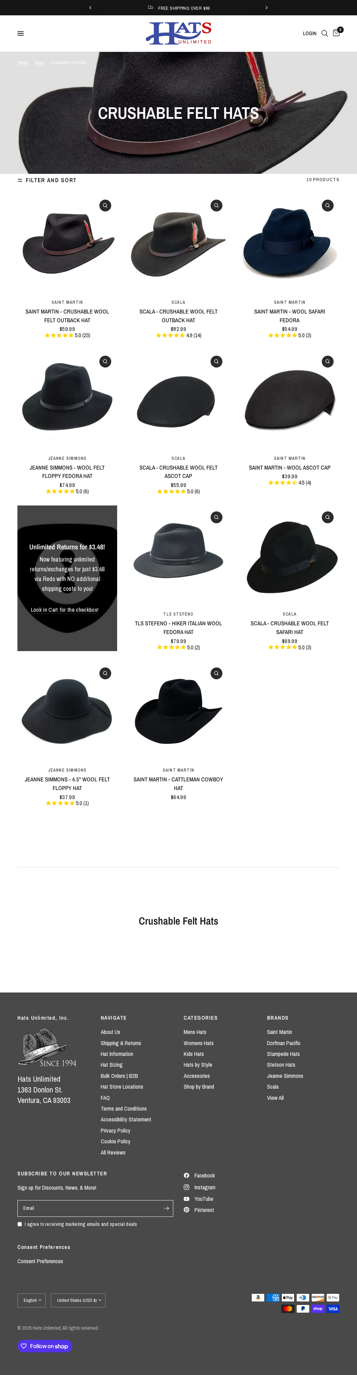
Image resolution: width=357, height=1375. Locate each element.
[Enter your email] (166, 1208)
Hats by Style (198, 1064)
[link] (65, 610)
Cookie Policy (115, 1141)
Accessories (197, 1076)
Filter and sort (51, 180)
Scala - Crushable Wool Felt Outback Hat (178, 316)
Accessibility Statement (126, 1119)
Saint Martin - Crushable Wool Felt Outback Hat (67, 316)
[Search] (325, 33)
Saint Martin (67, 302)
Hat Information (117, 1054)
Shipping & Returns (121, 1043)
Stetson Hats (281, 1064)
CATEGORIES (201, 1017)
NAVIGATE (114, 1017)
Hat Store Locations (122, 1086)
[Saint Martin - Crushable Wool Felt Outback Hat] (67, 243)
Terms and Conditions (124, 1108)
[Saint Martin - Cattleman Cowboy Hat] (178, 711)
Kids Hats (194, 1054)
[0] (335, 33)
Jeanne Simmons (67, 458)
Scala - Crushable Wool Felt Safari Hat (290, 627)
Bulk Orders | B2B (119, 1076)
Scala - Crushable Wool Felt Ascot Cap (178, 472)
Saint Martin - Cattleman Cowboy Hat (178, 783)
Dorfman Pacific (284, 1043)
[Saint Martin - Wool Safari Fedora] (290, 243)
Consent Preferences (40, 1261)
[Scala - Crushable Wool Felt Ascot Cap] (178, 399)
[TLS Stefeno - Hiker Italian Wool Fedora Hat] (178, 555)
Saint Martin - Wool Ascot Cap (290, 467)
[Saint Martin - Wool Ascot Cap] (290, 399)
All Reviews (113, 1152)
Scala (178, 302)
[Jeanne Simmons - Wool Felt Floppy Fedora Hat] (67, 399)
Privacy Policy (115, 1130)
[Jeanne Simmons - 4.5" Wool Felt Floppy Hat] (67, 711)
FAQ (105, 1098)
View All (275, 1098)
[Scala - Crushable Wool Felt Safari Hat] (290, 555)
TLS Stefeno (178, 614)
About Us (110, 1032)
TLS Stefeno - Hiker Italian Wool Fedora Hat (178, 627)
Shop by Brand (199, 1086)
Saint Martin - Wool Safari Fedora (289, 316)
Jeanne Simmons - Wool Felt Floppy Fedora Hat (67, 472)
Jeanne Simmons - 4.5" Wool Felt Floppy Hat (67, 783)
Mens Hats (195, 1032)
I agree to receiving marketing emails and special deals (81, 1224)
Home (22, 62)
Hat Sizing (112, 1064)
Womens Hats (199, 1043)
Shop (40, 62)
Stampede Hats (283, 1054)
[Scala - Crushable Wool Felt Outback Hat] (178, 243)
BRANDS (278, 1017)
